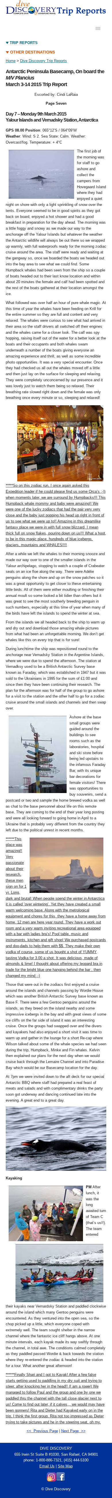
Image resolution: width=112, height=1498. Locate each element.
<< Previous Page (42, 1431)
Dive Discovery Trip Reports (43, 61)
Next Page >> (73, 1431)
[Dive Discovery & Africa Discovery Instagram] (51, 1480)
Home (11, 61)
